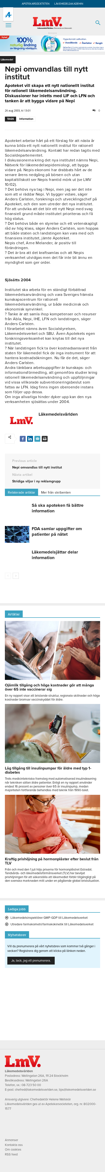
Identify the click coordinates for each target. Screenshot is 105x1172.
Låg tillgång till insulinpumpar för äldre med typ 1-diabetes (48, 770)
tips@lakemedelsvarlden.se (77, 1090)
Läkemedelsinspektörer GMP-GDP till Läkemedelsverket (49, 918)
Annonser (11, 1140)
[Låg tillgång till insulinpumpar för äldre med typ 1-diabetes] (52, 761)
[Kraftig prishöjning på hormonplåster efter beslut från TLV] (52, 852)
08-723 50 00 (31, 1085)
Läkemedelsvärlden (58, 414)
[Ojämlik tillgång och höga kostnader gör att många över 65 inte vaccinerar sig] (52, 678)
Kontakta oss (14, 1145)
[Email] (37, 439)
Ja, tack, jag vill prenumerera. (31, 961)
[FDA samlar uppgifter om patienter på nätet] (17, 534)
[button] (8, 25)
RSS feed (11, 1154)
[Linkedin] (30, 439)
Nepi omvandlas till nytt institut (37, 467)
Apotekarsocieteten (36, 3)
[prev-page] (8, 576)
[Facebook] (23, 439)
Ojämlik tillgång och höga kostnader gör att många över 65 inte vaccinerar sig (49, 687)
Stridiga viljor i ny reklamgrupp (36, 481)
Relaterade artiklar (21, 492)
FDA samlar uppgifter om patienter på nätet (57, 531)
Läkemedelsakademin (68, 3)
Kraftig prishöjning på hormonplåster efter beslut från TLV (51, 861)
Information (26, 119)
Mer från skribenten (56, 492)
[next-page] (16, 576)
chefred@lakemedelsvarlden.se (36, 1090)
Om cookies (13, 1150)
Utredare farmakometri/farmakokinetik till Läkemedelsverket (52, 924)
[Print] (45, 439)
